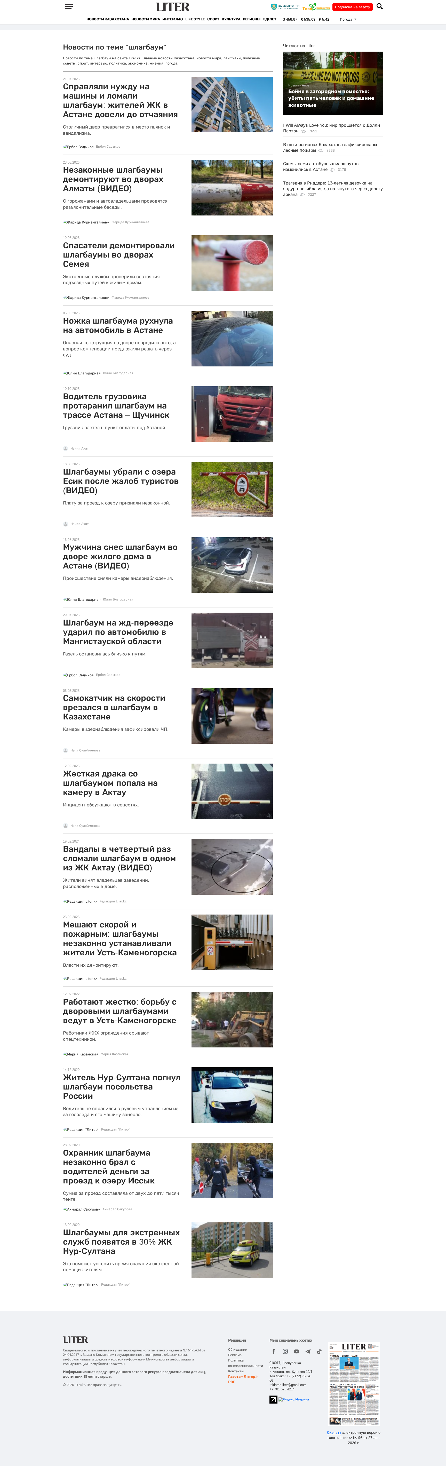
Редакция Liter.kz (113, 901)
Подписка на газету (352, 7)
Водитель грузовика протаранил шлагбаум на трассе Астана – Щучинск (116, 406)
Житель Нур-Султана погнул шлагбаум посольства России (121, 1087)
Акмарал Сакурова (117, 1209)
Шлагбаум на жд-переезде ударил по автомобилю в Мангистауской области (118, 632)
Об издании (237, 1349)
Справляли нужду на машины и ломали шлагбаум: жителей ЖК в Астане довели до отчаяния (120, 100)
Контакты (236, 1371)
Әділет (269, 19)
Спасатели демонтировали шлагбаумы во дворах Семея (119, 255)
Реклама (235, 1355)
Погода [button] (346, 19)
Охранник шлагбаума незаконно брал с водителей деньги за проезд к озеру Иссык (109, 1166)
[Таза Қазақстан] (317, 7)
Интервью (172, 19)
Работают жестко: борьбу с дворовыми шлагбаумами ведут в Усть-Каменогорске (120, 1011)
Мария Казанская (115, 1054)
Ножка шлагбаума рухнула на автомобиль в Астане (118, 325)
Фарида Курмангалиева (130, 222)
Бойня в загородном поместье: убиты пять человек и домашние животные (331, 98)
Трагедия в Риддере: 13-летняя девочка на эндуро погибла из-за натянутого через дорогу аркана (333, 189)
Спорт (213, 19)
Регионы (251, 19)
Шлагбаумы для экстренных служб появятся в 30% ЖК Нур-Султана (121, 1242)
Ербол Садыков (108, 146)
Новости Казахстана (107, 19)
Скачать (334, 1432)
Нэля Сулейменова (85, 750)
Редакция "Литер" (115, 1129)
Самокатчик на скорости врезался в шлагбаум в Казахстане (114, 707)
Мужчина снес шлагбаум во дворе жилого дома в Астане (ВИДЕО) (120, 556)
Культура (231, 19)
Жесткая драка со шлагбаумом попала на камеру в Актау (110, 783)
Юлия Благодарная (118, 373)
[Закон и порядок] (286, 7)
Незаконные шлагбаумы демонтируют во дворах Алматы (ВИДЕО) (113, 179)
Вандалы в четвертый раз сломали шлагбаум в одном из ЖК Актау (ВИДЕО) (119, 858)
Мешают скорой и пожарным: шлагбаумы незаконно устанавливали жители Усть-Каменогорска (120, 938)
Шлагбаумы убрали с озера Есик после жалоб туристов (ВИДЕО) (121, 481)
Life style (195, 19)
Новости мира (145, 19)
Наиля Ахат (79, 448)
